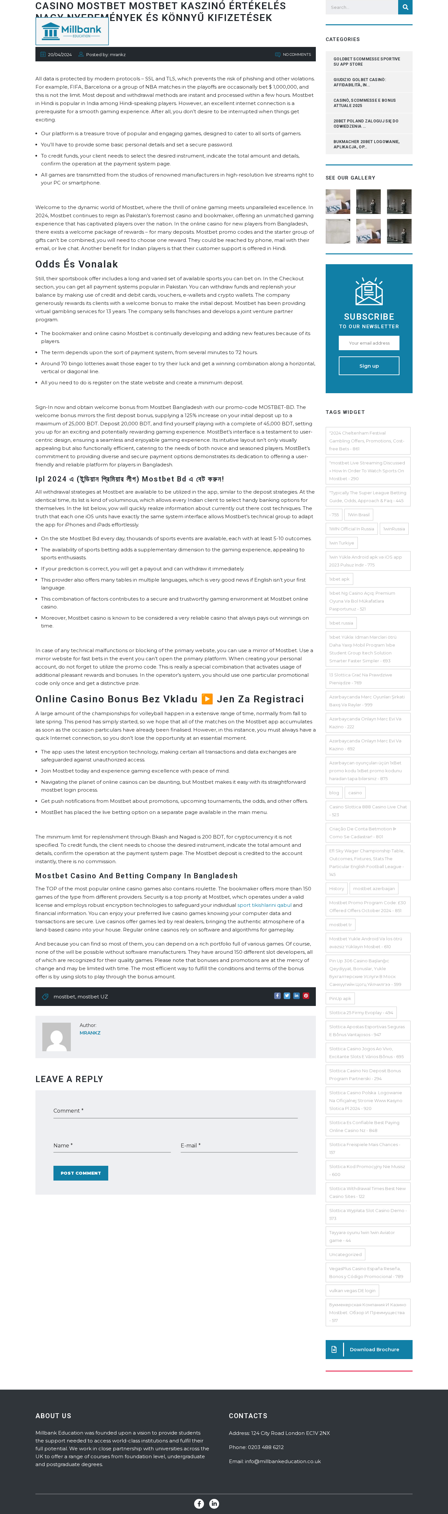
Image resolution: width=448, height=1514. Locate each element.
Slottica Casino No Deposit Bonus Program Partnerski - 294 (365, 1074)
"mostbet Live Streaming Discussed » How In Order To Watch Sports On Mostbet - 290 (367, 470)
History (336, 888)
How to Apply (383, 31)
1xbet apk (339, 579)
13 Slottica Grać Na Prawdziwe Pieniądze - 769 (360, 678)
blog (334, 792)
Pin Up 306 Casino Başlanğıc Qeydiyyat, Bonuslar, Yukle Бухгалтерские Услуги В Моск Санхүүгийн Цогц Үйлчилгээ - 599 (365, 972)
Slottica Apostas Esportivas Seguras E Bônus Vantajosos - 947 (367, 1030)
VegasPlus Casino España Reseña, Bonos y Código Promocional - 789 (366, 1272)
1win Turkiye (341, 542)
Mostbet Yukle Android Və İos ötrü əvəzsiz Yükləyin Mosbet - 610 (365, 942)
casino (355, 792)
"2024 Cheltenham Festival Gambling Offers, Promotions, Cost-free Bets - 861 (366, 440)
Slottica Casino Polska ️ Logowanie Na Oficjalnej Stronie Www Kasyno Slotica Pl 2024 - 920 (365, 1100)
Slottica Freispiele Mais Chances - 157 (364, 1148)
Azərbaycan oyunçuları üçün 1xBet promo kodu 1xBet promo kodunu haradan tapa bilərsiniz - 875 (365, 770)
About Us (302, 31)
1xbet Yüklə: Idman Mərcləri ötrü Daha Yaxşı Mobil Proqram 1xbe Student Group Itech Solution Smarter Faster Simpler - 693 (363, 648)
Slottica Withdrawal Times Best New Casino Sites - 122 (367, 1192)
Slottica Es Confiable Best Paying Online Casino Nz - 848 (364, 1126)
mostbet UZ (92, 996)
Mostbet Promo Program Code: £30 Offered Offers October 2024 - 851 (367, 906)
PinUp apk (340, 998)
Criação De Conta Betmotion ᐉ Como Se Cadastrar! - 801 (362, 832)
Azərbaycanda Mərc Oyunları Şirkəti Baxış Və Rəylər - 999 (367, 700)
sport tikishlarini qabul (264, 905)
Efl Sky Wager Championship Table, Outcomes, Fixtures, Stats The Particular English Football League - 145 (366, 862)
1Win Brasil (359, 514)
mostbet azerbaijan (374, 888)
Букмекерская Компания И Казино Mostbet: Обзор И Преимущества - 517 (367, 1312)
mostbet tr (340, 924)
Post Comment (81, 1173)
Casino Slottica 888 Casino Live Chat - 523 (368, 810)
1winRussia (394, 528)
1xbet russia (341, 623)
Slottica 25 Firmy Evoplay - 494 (361, 1012)
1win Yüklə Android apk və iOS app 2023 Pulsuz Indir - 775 (365, 560)
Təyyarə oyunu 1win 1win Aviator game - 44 (362, 1236)
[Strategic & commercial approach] (399, 199)
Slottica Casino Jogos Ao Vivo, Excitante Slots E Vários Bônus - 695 (366, 1052)
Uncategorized (345, 1254)
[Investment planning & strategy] (338, 199)
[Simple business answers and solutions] (338, 229)
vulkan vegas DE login (352, 1290)
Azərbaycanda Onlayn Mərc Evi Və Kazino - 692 (365, 744)
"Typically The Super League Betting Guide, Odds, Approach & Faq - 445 (367, 496)
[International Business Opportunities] (369, 199)
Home (269, 31)
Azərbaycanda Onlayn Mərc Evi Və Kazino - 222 (365, 722)
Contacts (340, 31)
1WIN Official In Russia (351, 528)
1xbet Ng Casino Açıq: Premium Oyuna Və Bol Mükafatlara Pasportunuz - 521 (362, 600)
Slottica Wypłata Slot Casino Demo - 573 (368, 1214)
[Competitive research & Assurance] (369, 229)
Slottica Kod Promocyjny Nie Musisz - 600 (367, 1170)
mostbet (64, 996)
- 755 (334, 514)
